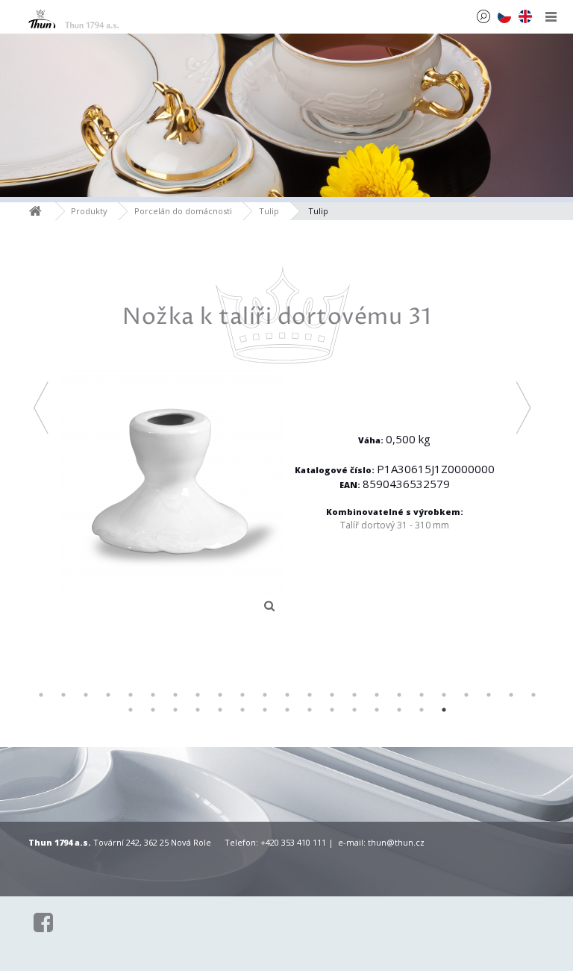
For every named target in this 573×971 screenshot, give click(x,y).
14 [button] (332, 694)
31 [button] (287, 709)
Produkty (89, 210)
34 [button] (354, 709)
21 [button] (488, 694)
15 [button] (354, 694)
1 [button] (41, 694)
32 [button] (309, 709)
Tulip (269, 210)
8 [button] (197, 694)
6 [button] (152, 694)
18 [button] (421, 694)
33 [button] (332, 709)
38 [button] (443, 709)
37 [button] (421, 709)
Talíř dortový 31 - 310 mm (394, 525)
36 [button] (399, 709)
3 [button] (85, 694)
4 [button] (108, 694)
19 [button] (443, 694)
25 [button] (152, 709)
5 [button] (130, 694)
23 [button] (533, 694)
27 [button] (197, 709)
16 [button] (376, 694)
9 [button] (220, 694)
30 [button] (264, 709)
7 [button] (175, 694)
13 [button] (309, 694)
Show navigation (551, 16)
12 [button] (287, 694)
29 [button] (242, 709)
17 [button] (399, 694)
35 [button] (376, 709)
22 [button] (511, 694)
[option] (282, 442)
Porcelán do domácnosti (183, 210)
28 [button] (220, 709)
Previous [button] (41, 407)
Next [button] (524, 407)
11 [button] (264, 694)
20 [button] (466, 694)
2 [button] (63, 694)
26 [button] (175, 709)
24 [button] (130, 709)
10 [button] (242, 694)
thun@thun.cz (396, 842)
